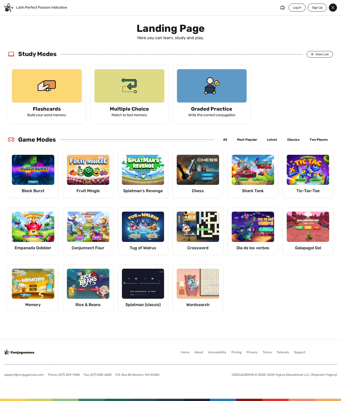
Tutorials (283, 352)
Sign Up (317, 7)
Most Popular (247, 139)
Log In (297, 7)
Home (185, 352)
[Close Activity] (333, 8)
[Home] (8, 7)
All (225, 139)
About (199, 352)
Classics (293, 139)
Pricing (236, 352)
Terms (267, 352)
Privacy (252, 352)
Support (299, 352)
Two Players (319, 139)
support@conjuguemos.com (24, 375)
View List (322, 54)
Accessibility (217, 352)
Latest (272, 139)
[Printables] (282, 8)
